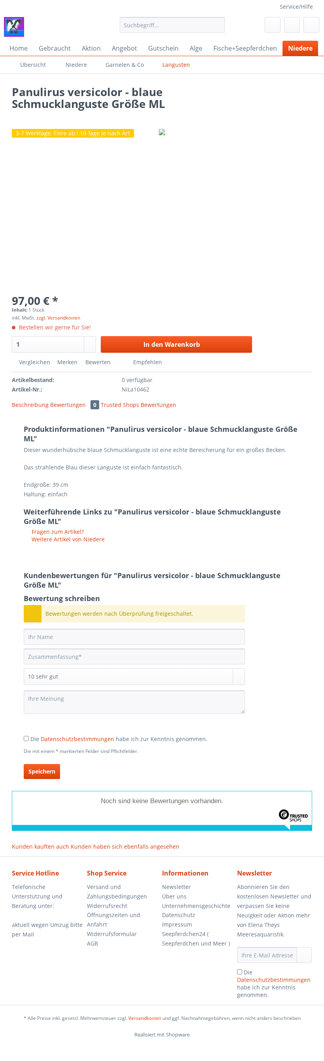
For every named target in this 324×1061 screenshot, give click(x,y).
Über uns (174, 896)
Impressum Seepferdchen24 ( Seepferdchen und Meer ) (196, 934)
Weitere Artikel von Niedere (67, 539)
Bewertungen (73, 405)
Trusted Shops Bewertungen (138, 405)
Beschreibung (30, 405)
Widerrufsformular (112, 934)
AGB (92, 943)
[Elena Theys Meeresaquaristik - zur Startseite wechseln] (14, 27)
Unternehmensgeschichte (196, 906)
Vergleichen (33, 362)
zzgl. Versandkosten (58, 317)
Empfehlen (147, 362)
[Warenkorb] (311, 25)
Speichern (41, 771)
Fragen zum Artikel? (57, 531)
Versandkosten (144, 1018)
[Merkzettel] (273, 25)
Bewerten (98, 362)
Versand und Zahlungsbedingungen (117, 891)
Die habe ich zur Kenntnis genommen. (118, 739)
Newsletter (176, 887)
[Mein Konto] (292, 25)
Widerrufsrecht (107, 906)
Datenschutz (178, 915)
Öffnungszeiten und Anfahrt (113, 919)
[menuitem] (172, 28)
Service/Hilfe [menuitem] (296, 6)
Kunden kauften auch (40, 846)
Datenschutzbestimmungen (77, 739)
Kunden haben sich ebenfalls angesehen (125, 846)
